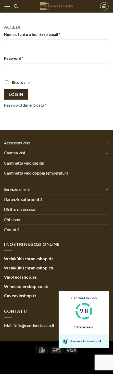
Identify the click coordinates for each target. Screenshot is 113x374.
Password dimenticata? (25, 104)
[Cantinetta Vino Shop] (56, 6)
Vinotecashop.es (20, 276)
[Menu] (7, 6)
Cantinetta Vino (84, 298)
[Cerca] (16, 6)
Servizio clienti (17, 189)
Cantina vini (14, 152)
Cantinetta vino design (24, 162)
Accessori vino (17, 142)
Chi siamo (13, 219)
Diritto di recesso (19, 209)
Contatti (11, 229)
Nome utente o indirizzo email (32, 34)
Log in (16, 94)
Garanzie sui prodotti (23, 199)
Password (13, 58)
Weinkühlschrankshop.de (29, 258)
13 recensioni (84, 327)
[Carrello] (104, 6)
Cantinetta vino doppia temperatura (36, 172)
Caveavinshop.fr (20, 295)
